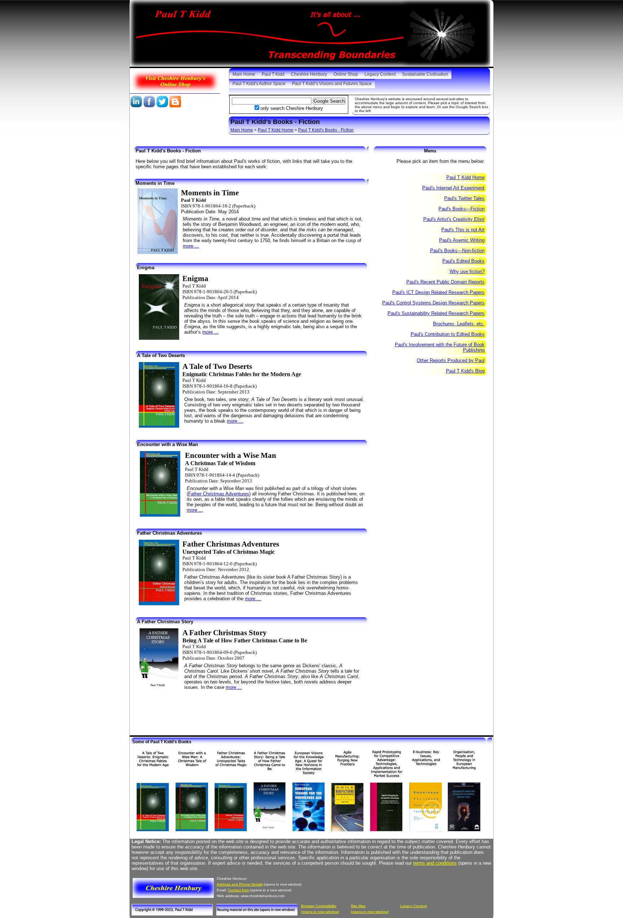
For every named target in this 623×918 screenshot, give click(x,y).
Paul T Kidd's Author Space (259, 83)
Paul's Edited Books (463, 261)
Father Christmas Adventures (218, 493)
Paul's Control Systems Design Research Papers (433, 303)
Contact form (238, 890)
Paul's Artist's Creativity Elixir (454, 219)
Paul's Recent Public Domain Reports (445, 282)
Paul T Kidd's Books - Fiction (326, 130)
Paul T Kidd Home (275, 130)
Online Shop (345, 74)
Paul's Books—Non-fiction (457, 250)
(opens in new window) (320, 912)
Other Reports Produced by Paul (451, 360)
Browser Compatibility (318, 906)
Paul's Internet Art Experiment (453, 188)
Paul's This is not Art (463, 229)
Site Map (358, 906)
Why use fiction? (467, 271)
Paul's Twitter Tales (464, 198)
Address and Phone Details (239, 884)
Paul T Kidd (273, 74)
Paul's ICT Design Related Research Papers (438, 292)
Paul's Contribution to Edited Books (448, 334)
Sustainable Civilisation (425, 74)
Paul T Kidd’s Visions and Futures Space (332, 83)
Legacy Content (380, 74)
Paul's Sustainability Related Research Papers (436, 313)
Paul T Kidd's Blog (465, 371)
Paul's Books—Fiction (461, 208)
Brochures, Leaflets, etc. (459, 323)
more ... (191, 246)
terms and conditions (435, 863)
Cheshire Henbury (309, 74)
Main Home (244, 74)
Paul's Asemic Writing (462, 240)
